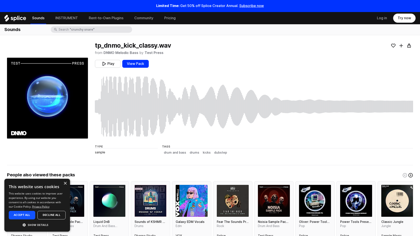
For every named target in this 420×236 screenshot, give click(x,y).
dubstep (220, 152)
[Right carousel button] (410, 175)
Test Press (154, 53)
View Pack (135, 64)
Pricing (170, 18)
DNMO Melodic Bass (120, 53)
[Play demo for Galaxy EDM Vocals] (191, 200)
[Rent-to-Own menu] (126, 18)
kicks (207, 152)
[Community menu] (156, 18)
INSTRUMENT (66, 18)
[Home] (15, 19)
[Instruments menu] (81, 18)
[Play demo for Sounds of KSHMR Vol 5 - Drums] (150, 200)
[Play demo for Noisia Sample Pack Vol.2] (274, 200)
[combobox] (95, 29)
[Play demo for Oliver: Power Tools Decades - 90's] (315, 200)
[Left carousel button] (405, 175)
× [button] (65, 183)
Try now (404, 18)
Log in (382, 18)
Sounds (38, 18)
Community (143, 18)
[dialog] (37, 205)
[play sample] (254, 106)
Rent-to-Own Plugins (106, 18)
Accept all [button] (22, 215)
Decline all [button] (51, 215)
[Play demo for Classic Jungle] (397, 200)
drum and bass (175, 152)
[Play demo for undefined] (47, 98)
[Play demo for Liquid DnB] (109, 200)
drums (194, 152)
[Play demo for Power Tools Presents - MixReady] (356, 200)
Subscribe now (251, 6)
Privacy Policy (40, 206)
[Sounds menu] (47, 18)
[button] (37, 224)
